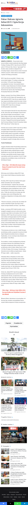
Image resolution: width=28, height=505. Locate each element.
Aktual (7, 12)
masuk (7, 419)
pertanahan (14, 326)
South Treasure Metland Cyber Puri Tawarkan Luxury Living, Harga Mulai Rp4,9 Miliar (18, 481)
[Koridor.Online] (13, 3)
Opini (19, 497)
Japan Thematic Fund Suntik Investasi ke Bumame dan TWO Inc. (18, 458)
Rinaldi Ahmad (5, 28)
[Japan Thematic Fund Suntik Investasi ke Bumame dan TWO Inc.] (5, 458)
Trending (9, 16)
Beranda (4, 494)
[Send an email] (9, 28)
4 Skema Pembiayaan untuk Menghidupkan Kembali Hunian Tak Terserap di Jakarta (14, 440)
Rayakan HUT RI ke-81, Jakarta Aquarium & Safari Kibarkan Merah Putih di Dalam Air (20, 408)
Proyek (24, 494)
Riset (11, 497)
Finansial (13, 494)
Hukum (15, 497)
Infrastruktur (6, 497)
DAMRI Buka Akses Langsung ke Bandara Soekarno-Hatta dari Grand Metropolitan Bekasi (6, 408)
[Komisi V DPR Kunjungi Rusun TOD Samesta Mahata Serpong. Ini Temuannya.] (5, 451)
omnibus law (18, 323)
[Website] (14, 335)
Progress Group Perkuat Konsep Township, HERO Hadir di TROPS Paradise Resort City (21, 390)
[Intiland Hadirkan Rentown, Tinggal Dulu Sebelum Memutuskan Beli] (7, 382)
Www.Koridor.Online (14, 492)
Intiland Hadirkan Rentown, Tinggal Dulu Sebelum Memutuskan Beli (7, 390)
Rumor (14, 499)
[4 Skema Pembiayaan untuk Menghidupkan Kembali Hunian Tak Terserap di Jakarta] (5, 474)
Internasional (19, 494)
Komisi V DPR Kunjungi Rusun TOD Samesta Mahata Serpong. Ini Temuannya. (18, 451)
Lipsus (8, 494)
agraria (9, 323)
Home (3, 12)
